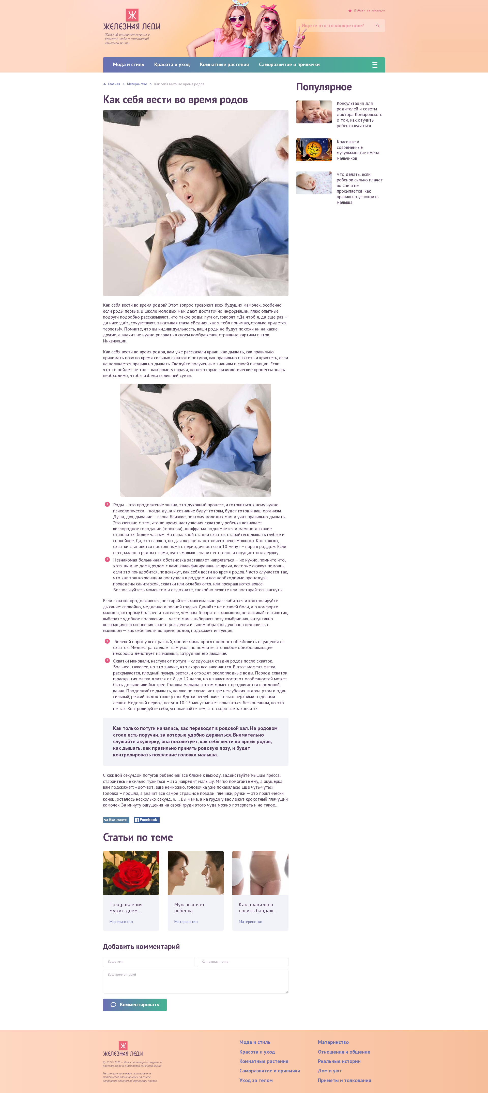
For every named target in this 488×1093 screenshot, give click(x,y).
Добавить (369, 10)
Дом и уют (330, 1070)
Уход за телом (256, 1080)
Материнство (121, 921)
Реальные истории (339, 1061)
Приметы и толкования (344, 1080)
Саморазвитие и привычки (289, 64)
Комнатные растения (224, 64)
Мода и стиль (128, 64)
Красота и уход (172, 64)
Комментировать (139, 1004)
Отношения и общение (344, 1051)
